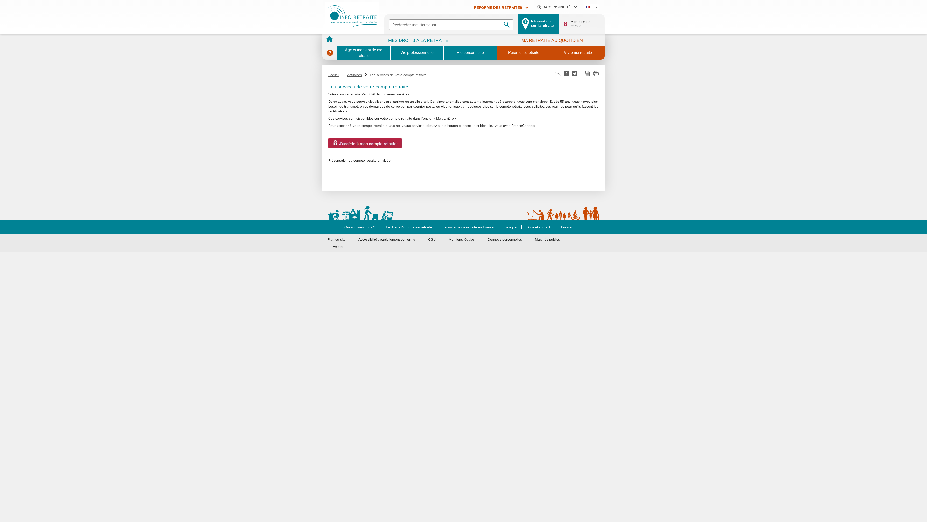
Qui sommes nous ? (359, 227)
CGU (432, 239)
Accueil (333, 75)
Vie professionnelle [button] (417, 53)
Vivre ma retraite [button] (578, 53)
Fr (592, 7)
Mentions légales (462, 239)
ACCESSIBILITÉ (557, 7)
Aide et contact (538, 227)
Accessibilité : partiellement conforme (386, 239)
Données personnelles (505, 239)
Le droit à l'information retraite (409, 227)
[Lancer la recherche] (507, 24)
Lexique (511, 227)
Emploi (338, 247)
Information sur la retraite (542, 23)
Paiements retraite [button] (523, 53)
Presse (566, 227)
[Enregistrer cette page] (587, 74)
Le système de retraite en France (468, 227)
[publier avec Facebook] (566, 75)
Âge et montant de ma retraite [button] (363, 53)
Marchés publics (547, 239)
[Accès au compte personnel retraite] (365, 143)
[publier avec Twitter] (574, 75)
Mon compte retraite (580, 24)
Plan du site (336, 239)
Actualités (354, 75)
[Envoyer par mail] (558, 75)
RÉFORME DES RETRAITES (498, 8)
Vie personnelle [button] (470, 53)
